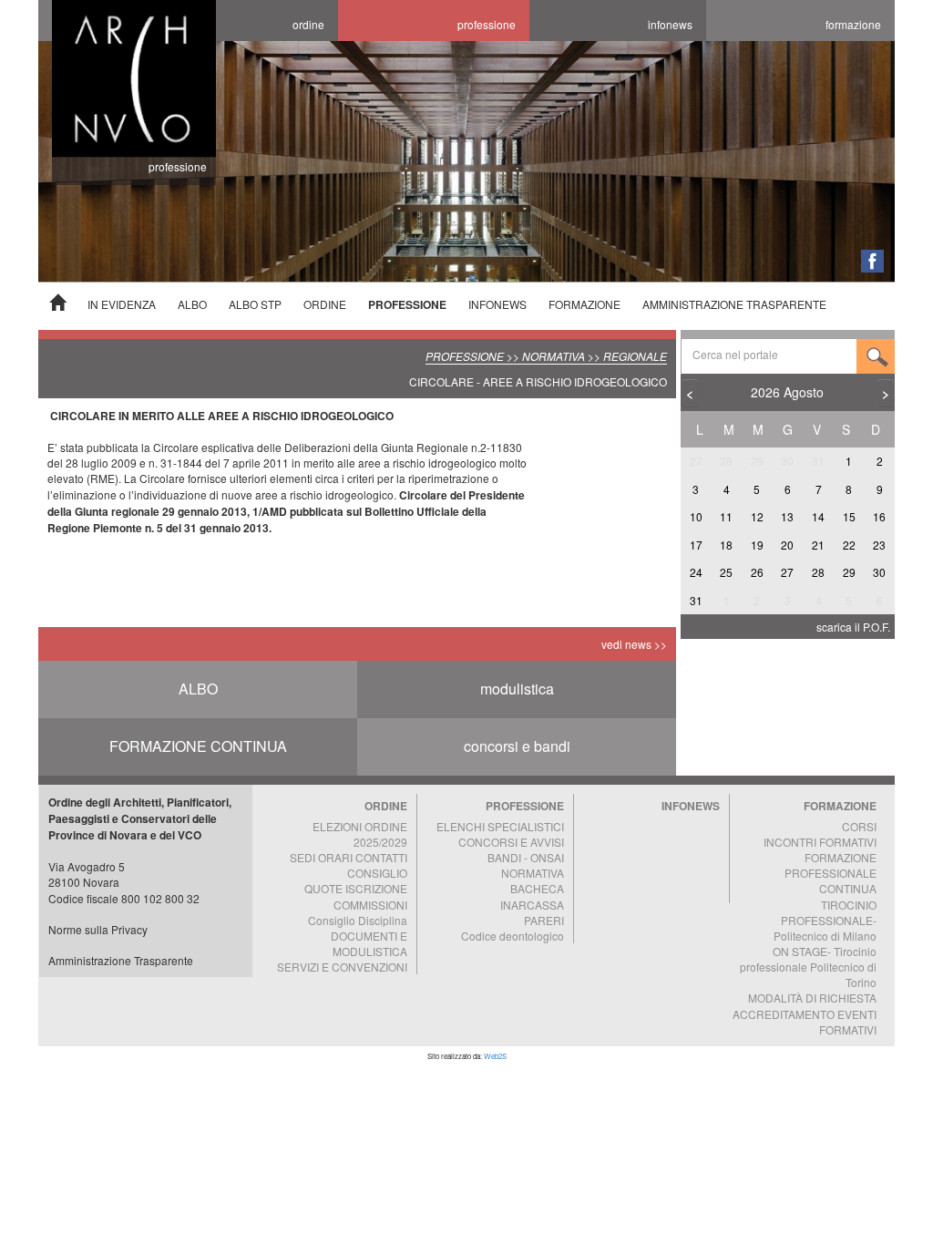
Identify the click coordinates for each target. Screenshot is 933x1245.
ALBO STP (255, 304)
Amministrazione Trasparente (120, 960)
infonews (670, 24)
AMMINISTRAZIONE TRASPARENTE (734, 304)
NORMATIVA (532, 872)
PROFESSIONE (407, 304)
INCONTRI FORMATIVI (820, 841)
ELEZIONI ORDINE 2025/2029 (360, 833)
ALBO (192, 304)
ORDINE (324, 304)
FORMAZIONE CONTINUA (198, 746)
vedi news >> (634, 644)
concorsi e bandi (517, 746)
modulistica (517, 688)
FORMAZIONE (584, 304)
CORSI (859, 826)
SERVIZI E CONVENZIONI (342, 966)
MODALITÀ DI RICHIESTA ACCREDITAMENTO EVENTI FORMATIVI (805, 1013)
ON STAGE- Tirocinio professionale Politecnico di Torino (808, 966)
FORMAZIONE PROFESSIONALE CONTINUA (830, 872)
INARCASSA (532, 904)
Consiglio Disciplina (357, 920)
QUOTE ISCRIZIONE (355, 888)
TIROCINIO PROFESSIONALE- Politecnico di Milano (825, 920)
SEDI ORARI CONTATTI (348, 857)
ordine (308, 24)
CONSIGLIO (377, 872)
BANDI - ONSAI (525, 857)
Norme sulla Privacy (98, 929)
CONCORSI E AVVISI (511, 841)
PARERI (544, 920)
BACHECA (537, 888)
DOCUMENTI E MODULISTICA (369, 943)
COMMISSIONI (370, 904)
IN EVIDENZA (121, 304)
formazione (853, 24)
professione (486, 24)
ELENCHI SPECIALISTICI (500, 826)
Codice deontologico (512, 935)
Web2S (495, 1056)
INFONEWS (497, 304)
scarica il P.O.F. (853, 626)
